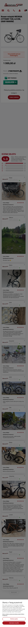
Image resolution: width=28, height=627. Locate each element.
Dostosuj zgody (14, 618)
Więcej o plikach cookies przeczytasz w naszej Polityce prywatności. (13, 614)
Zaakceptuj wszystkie (14, 622)
